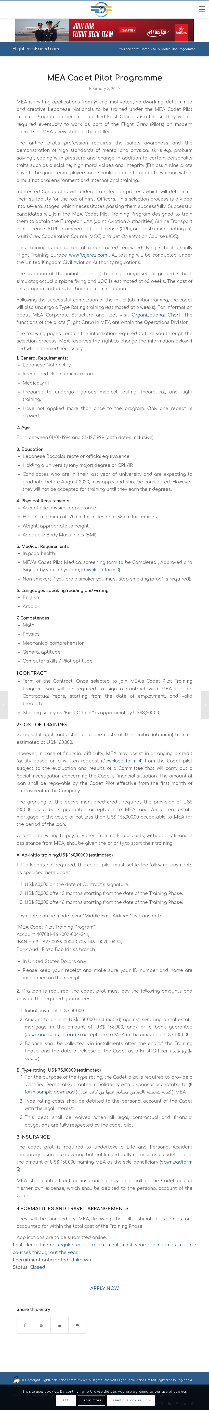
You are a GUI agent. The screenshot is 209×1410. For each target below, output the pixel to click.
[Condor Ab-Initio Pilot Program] (4, 705)
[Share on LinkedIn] (59, 1325)
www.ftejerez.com (88, 255)
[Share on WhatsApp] (41, 1325)
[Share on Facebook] (25, 1325)
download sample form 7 (53, 1034)
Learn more (91, 1400)
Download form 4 (121, 761)
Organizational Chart (156, 315)
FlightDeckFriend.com (36, 49)
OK (66, 1400)
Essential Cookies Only (131, 1400)
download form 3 (100, 570)
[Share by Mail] (77, 1325)
